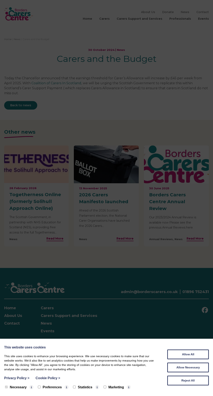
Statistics (85, 387)
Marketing (116, 387)
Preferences (52, 387)
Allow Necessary (188, 367)
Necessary (18, 387)
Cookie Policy (48, 378)
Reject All (188, 380)
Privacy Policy (16, 378)
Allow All (188, 354)
